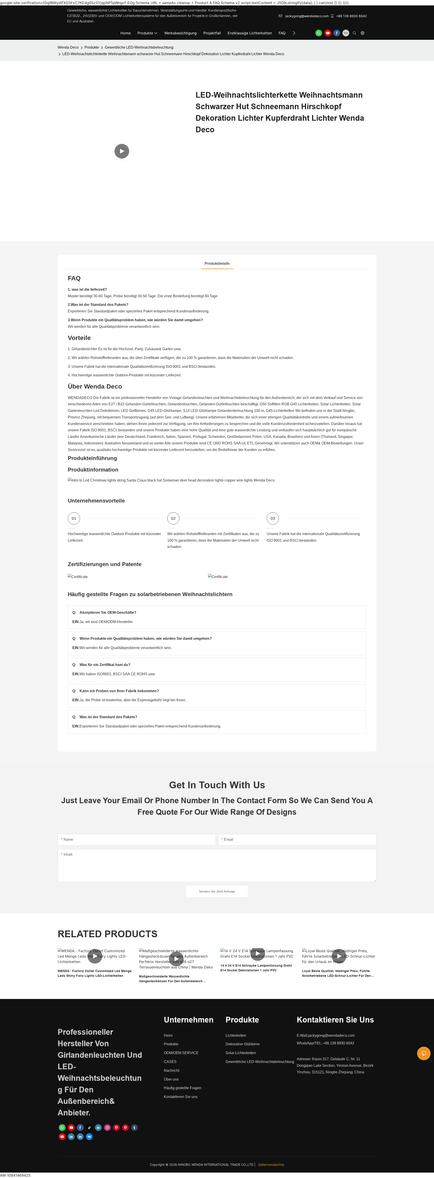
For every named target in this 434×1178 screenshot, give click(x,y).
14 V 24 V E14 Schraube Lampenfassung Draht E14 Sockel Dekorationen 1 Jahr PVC (256, 968)
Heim (168, 1035)
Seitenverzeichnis (271, 1164)
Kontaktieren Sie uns (180, 1097)
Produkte (92, 47)
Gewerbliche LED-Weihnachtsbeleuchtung (139, 47)
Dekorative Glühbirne (243, 1044)
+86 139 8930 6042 (351, 16)
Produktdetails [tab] (217, 263)
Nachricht (171, 1070)
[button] (294, 33)
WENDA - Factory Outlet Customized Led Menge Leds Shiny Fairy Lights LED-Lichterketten (95, 973)
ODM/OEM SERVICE (181, 1053)
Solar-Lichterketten (241, 1053)
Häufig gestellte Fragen (182, 1088)
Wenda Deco (68, 47)
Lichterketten (236, 1035)
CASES (170, 1062)
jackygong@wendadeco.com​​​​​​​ (307, 16)
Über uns (171, 1079)
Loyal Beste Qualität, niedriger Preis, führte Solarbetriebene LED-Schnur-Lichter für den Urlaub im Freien (336, 973)
